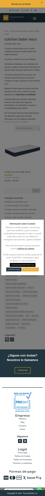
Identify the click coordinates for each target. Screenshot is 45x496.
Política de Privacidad (23, 460)
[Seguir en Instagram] (25, 441)
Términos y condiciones (22, 463)
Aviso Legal (22, 453)
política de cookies (26, 248)
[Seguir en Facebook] (20, 441)
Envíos (22, 429)
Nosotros (22, 419)
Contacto (22, 426)
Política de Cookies (22, 456)
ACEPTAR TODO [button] (14, 269)
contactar (23, 370)
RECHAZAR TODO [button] (30, 269)
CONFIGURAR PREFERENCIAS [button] (22, 265)
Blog (22, 422)
